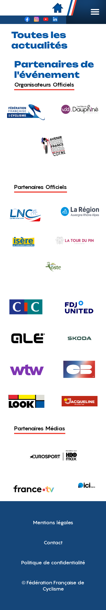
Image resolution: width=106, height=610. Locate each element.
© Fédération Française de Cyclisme (53, 586)
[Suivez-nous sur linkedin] (55, 20)
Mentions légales (53, 522)
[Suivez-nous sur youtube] (45, 20)
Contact (53, 542)
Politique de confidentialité (53, 562)
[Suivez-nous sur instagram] (36, 20)
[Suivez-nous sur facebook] (27, 20)
